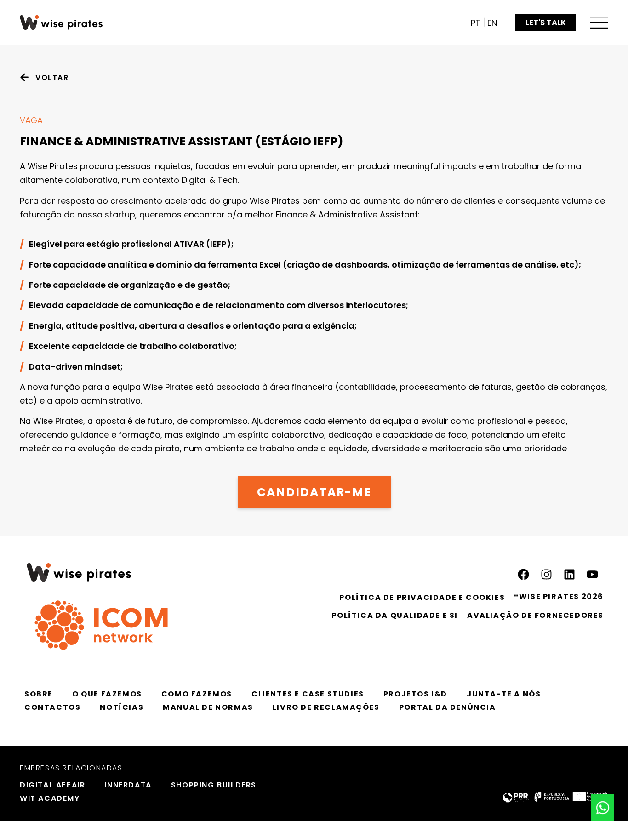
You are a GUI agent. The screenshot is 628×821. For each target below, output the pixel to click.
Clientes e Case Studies (307, 694)
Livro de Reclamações (326, 707)
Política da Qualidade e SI (394, 615)
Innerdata (127, 785)
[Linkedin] (569, 574)
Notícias (121, 707)
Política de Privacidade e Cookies (422, 597)
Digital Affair (52, 785)
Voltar (52, 77)
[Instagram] (546, 574)
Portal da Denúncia (447, 707)
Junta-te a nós (504, 694)
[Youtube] (592, 574)
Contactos (52, 707)
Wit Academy (50, 798)
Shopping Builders (214, 785)
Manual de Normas (208, 707)
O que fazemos (107, 694)
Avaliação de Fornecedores (535, 615)
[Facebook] (523, 574)
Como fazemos (196, 694)
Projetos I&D (415, 694)
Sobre (38, 694)
